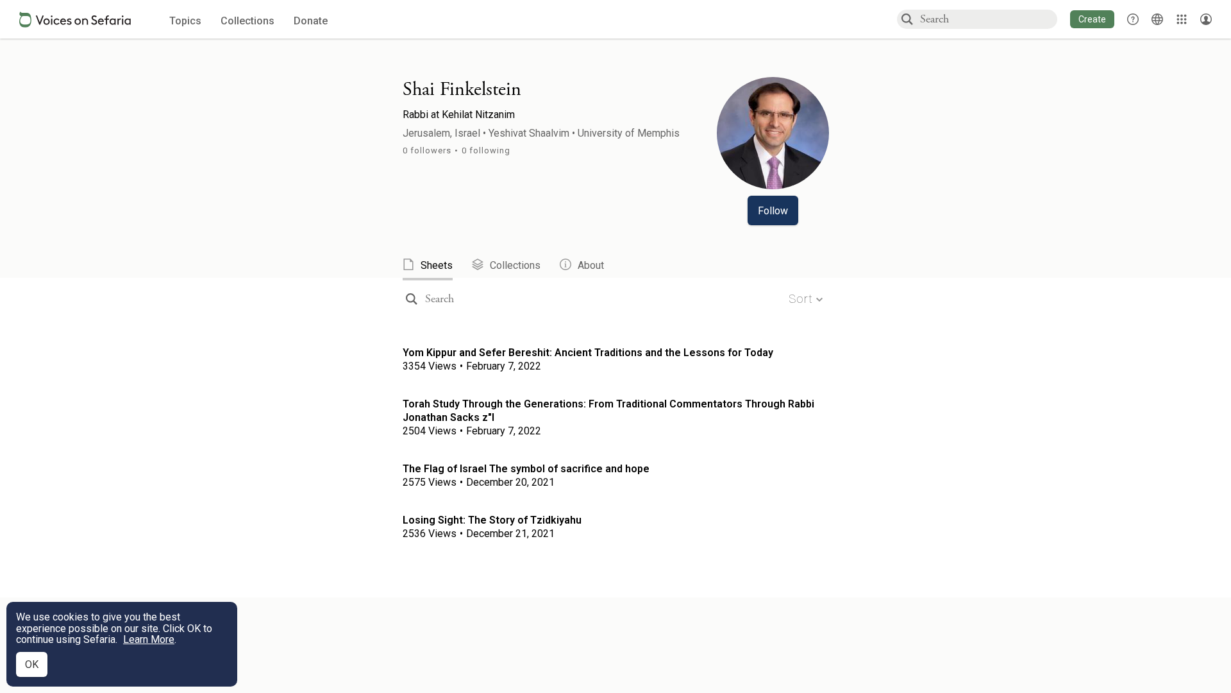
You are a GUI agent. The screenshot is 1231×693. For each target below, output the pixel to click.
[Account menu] (1206, 19)
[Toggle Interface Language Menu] (1157, 19)
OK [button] (31, 664)
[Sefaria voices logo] (75, 20)
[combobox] (988, 19)
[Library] (1181, 19)
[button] (1092, 19)
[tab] (437, 265)
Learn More (148, 639)
